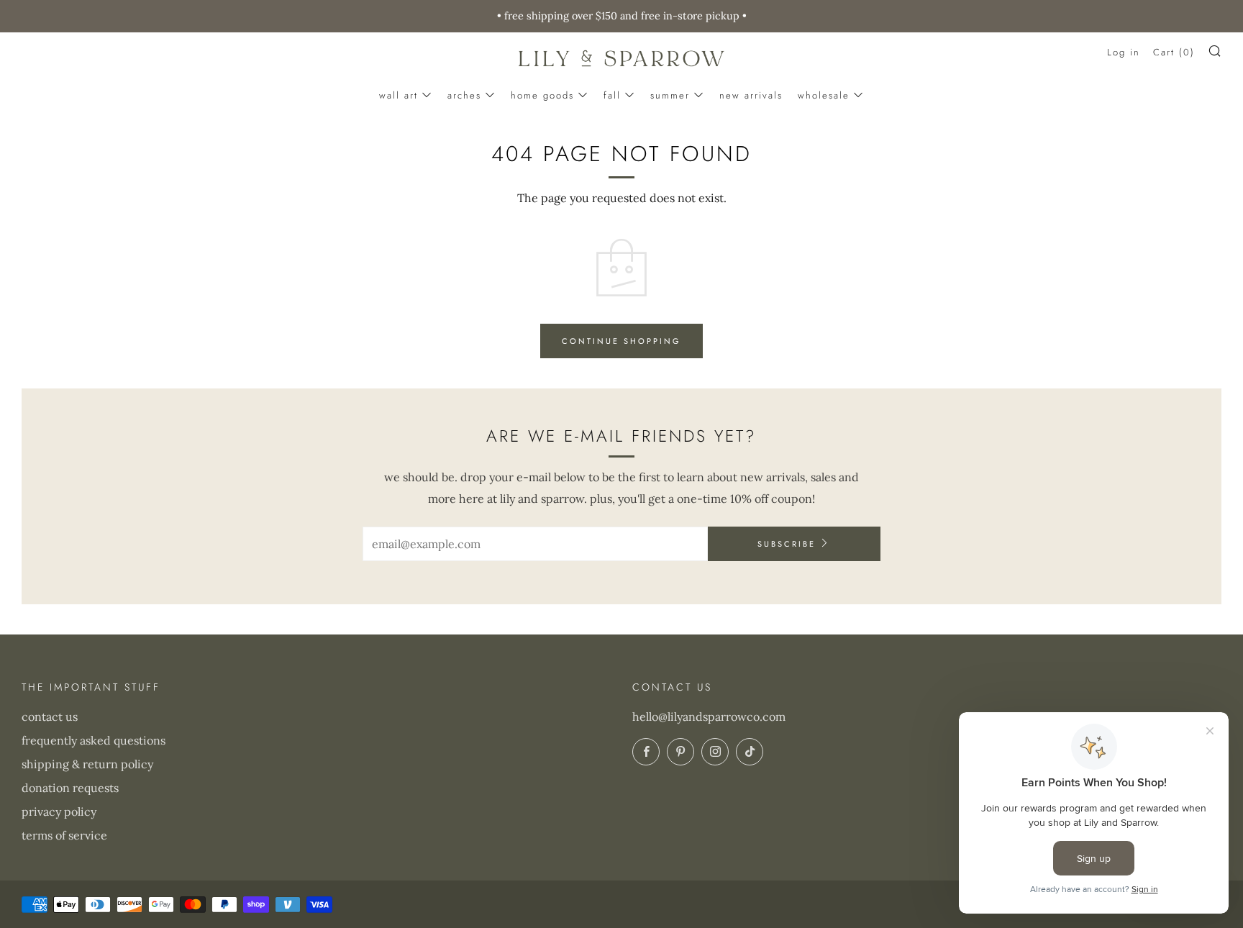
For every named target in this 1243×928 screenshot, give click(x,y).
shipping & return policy (87, 764)
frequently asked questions (93, 740)
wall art (398, 95)
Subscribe (786, 544)
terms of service (64, 835)
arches (464, 95)
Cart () (1174, 52)
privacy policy (59, 811)
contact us (50, 716)
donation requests (70, 788)
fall (612, 95)
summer (670, 95)
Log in (1123, 52)
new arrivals (751, 95)
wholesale (824, 95)
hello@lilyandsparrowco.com (709, 716)
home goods (542, 95)
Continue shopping (621, 341)
